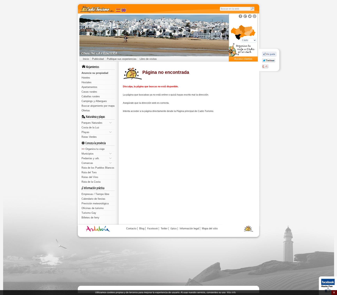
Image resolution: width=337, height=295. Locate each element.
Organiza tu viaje (93, 149)
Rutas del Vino (90, 177)
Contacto (131, 228)
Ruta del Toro (89, 172)
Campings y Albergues (94, 101)
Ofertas (86, 110)
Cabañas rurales (91, 96)
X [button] (334, 292)
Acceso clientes (243, 58)
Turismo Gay (89, 212)
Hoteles (86, 77)
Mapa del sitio (210, 228)
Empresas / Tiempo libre (95, 194)
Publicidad (98, 58)
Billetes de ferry (90, 217)
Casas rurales (89, 91)
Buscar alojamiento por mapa (98, 105)
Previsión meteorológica (95, 203)
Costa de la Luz (90, 127)
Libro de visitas (148, 58)
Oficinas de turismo (93, 208)
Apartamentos (89, 87)
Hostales (86, 82)
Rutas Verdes (89, 136)
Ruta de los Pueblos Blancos (98, 167)
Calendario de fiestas (93, 198)
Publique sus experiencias (122, 58)
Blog (141, 228)
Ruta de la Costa (91, 181)
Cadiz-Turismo (205, 111)
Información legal (189, 228)
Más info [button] (231, 292)
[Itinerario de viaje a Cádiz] (243, 51)
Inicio (86, 58)
